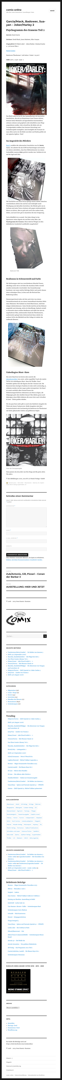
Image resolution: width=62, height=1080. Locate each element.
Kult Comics (16, 821)
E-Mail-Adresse (12, 538)
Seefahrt (36, 831)
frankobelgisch (11, 814)
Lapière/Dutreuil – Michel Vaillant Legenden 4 (23, 760)
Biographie (10, 807)
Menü (52, 11)
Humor (21, 818)
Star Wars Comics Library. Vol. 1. (18, 659)
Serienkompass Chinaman (16, 955)
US (25, 484)
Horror (15, 818)
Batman (35, 482)
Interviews (11, 697)
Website (9, 546)
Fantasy (26, 811)
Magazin (37, 821)
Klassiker (39, 818)
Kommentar (10, 506)
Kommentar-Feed (14, 1028)
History (9, 818)
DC (38, 482)
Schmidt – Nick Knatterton (16, 913)
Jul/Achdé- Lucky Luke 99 (16, 903)
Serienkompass (13, 704)
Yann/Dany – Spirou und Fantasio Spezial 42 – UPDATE (26, 785)
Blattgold (19, 807)
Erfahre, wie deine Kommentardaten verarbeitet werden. (24, 560)
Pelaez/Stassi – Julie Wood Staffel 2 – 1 (20, 661)
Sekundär (10, 834)
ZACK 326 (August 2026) (16, 675)
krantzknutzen (12, 482)
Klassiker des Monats (14, 699)
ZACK (26, 838)
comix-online (13, 9)
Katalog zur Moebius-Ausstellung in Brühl (21, 899)
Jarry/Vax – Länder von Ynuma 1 (18, 672)
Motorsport (27, 824)
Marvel (9, 824)
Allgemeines (12, 690)
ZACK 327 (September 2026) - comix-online (22, 868)
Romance (20, 828)
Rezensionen (28, 482)
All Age (31, 804)
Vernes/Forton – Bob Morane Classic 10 (20, 663)
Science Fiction (27, 831)
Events (10, 695)
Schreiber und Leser (13, 831)
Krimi (8, 821)
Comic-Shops (12, 692)
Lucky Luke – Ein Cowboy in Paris (18, 927)
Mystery (35, 824)
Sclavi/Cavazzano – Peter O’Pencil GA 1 (20, 756)
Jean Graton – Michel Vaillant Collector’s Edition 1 (24, 896)
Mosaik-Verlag (17, 824)
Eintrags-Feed (12, 1025)
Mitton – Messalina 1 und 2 (16, 889)
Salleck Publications (31, 828)
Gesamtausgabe (23, 814)
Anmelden (11, 1023)
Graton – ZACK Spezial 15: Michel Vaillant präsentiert (25, 788)
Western (19, 838)
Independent (30, 818)
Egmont (20, 811)
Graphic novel (35, 814)
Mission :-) (9, 1058)
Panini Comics (10, 51)
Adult (17, 804)
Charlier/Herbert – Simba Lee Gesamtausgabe (22, 778)
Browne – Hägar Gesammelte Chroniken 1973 (22, 763)
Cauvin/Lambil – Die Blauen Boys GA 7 (20, 767)
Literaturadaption (27, 821)
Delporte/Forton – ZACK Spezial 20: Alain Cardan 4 (24, 670)
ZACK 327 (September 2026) (17, 654)
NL (41, 824)
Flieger (33, 811)
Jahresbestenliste (11, 379)
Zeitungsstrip (34, 838)
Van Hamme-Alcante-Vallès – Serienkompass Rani (24, 906)
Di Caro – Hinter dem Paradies (17, 770)
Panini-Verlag (13, 484)
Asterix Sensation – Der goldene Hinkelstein (22, 944)
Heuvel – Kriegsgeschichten (17, 917)
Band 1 (8, 145)
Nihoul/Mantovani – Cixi (16, 931)
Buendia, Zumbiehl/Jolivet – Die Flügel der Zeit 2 (23, 657)
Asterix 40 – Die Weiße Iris (16, 940)
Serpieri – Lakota (13, 892)
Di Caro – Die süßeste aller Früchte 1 (19, 774)
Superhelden (20, 484)
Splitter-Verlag (25, 834)
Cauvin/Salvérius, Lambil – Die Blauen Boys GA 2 (23, 951)
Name (8, 530)
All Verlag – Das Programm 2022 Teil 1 (20, 947)
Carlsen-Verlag (28, 807)
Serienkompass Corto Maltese (17, 910)
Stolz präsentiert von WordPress (36, 1075)
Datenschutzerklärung (13, 1066)
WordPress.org (12, 1030)
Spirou (17, 834)
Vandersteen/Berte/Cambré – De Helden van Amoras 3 (25, 652)
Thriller (9, 838)
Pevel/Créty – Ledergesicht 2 (17, 749)
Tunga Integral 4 (13, 920)
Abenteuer (10, 804)
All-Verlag (24, 804)
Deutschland (11, 811)
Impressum (10, 1070)
